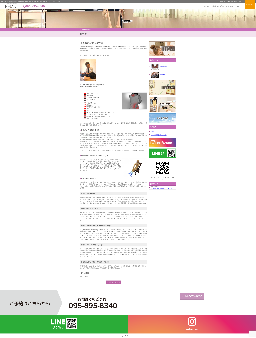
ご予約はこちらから (113, 282)
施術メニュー (230, 6)
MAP (152, 131)
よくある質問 (229, 1)
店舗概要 (222, 1)
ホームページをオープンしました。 (162, 188)
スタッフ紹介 (237, 1)
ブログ (239, 6)
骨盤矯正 (162, 74)
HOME (206, 6)
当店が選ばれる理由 (217, 6)
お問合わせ (249, 4)
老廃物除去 (163, 66)
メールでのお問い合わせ (158, 135)
